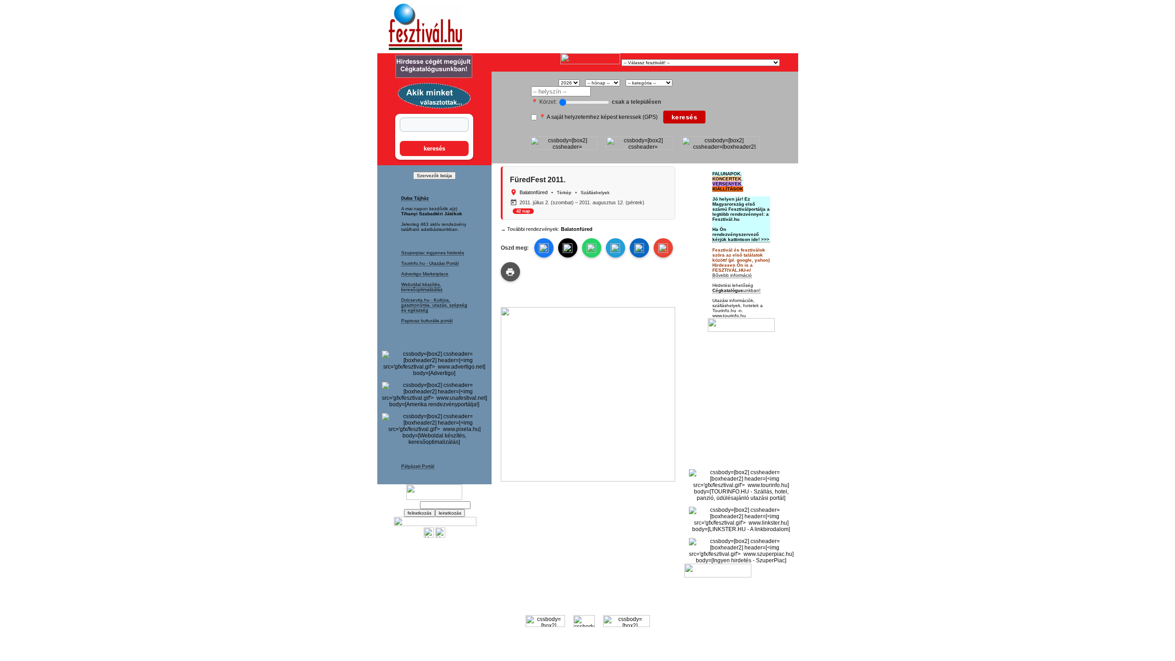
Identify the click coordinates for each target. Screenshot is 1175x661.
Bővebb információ (732, 275)
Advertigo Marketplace (424, 273)
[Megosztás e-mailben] (663, 248)
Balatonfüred (534, 192)
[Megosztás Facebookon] (440, 535)
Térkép (564, 192)
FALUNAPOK (726, 173)
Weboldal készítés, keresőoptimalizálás (421, 287)
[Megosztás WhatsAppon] (591, 248)
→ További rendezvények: (547, 229)
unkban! (736, 290)
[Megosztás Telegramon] (615, 248)
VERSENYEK (726, 183)
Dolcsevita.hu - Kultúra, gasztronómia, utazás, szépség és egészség (434, 305)
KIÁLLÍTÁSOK (727, 188)
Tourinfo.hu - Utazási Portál (430, 263)
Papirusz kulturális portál (427, 320)
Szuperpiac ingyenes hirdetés (432, 252)
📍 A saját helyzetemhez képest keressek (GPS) (598, 117)
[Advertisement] (599, 27)
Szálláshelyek (595, 192)
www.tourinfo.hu (729, 315)
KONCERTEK (726, 178)
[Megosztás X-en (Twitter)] (429, 535)
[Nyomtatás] (510, 271)
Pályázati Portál (417, 466)
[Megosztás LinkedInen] (639, 248)
